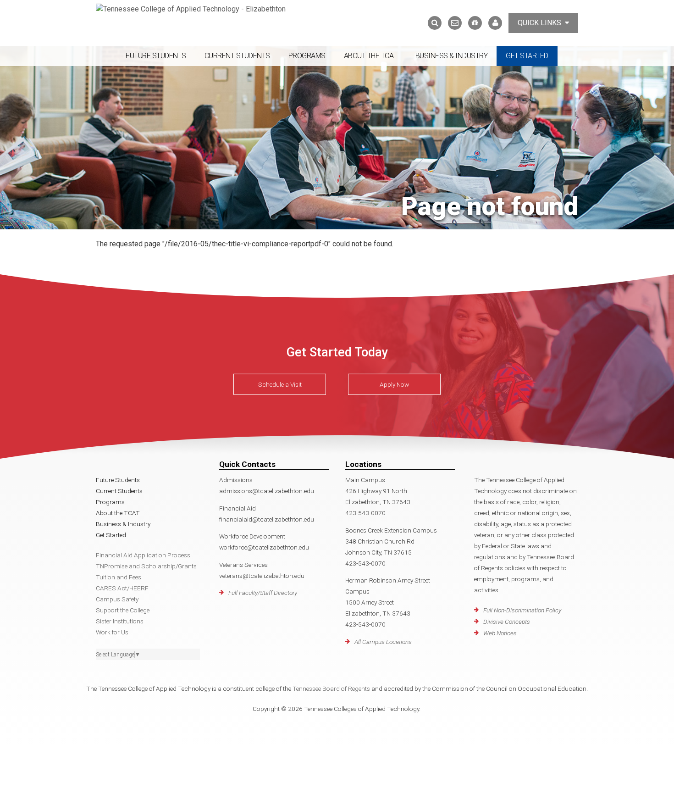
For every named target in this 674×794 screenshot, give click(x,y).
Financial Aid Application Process (143, 555)
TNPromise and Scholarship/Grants (146, 566)
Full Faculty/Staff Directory (262, 592)
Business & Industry (451, 55)
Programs (307, 55)
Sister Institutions (120, 621)
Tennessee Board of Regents (331, 688)
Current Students (237, 55)
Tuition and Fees (118, 577)
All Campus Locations (383, 641)
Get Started (527, 55)
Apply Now (394, 384)
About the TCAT (370, 55)
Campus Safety (117, 599)
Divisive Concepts (506, 621)
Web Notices (500, 633)
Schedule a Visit (280, 384)
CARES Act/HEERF (122, 588)
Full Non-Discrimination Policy (522, 610)
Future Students (156, 55)
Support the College (122, 610)
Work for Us (112, 632)
